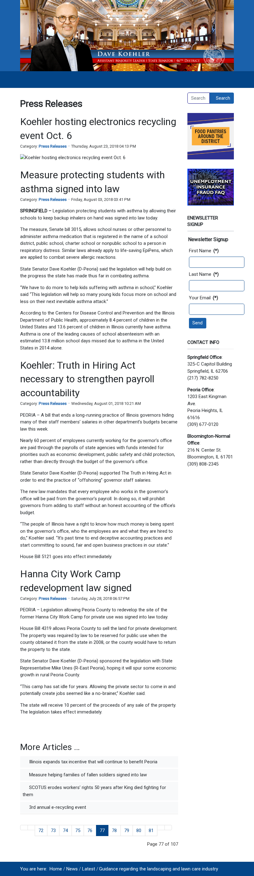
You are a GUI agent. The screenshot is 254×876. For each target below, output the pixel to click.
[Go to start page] (24, 827)
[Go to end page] (168, 827)
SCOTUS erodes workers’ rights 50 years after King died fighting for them (94, 791)
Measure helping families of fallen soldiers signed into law (87, 775)
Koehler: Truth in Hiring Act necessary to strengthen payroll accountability (87, 379)
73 (53, 830)
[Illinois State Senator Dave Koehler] (127, 35)
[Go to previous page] (31, 827)
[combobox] (198, 98)
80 (138, 830)
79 (126, 830)
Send (197, 323)
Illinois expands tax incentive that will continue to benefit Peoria (92, 762)
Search (223, 98)
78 (114, 830)
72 (40, 830)
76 (89, 830)
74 (65, 830)
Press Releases (53, 146)
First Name (204, 251)
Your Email (203, 298)
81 (151, 830)
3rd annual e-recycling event (57, 807)
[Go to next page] (161, 827)
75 (77, 830)
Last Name (204, 274)
